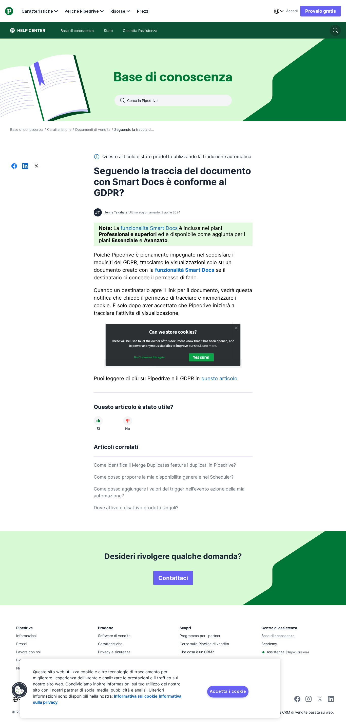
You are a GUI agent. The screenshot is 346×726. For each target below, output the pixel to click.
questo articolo (219, 378)
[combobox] (279, 11)
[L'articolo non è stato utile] (127, 420)
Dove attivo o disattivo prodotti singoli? (136, 507)
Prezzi (143, 11)
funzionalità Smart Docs (149, 228)
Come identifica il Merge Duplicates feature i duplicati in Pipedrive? (165, 465)
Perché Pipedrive (82, 11)
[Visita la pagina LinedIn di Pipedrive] (331, 699)
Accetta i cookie (228, 691)
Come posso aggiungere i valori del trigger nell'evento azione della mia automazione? (169, 492)
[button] (19, 690)
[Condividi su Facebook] (14, 166)
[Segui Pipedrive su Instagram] (308, 700)
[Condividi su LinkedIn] (25, 166)
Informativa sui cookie (136, 696)
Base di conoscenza (26, 129)
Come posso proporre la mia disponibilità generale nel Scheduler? (164, 477)
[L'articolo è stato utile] (98, 420)
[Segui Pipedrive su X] (320, 700)
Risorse (117, 11)
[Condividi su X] (36, 166)
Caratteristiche (37, 11)
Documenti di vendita (92, 129)
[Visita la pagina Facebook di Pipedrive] (297, 700)
